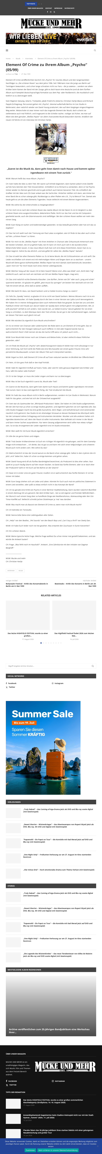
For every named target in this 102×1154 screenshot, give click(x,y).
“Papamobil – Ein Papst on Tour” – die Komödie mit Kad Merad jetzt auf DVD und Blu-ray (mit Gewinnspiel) (57, 840)
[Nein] (97, 1146)
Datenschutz (69, 8)
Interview (10, 571)
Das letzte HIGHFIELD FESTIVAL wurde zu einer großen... (28, 634)
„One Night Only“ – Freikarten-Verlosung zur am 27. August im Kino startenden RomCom (57, 855)
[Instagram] (50, 12)
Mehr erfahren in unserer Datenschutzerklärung (58, 1150)
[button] (39, 4)
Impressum (58, 8)
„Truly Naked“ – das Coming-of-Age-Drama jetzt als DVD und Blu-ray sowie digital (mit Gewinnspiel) (58, 810)
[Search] (95, 50)
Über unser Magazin (35, 8)
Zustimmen (30, 1150)
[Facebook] (47, 12)
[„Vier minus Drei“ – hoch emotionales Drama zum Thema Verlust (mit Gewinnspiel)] (13, 874)
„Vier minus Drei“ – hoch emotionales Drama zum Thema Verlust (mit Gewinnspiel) (58, 870)
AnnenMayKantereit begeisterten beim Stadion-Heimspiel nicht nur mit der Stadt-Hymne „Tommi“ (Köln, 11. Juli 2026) (58, 1116)
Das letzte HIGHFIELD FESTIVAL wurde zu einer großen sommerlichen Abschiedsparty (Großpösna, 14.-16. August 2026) (53, 1101)
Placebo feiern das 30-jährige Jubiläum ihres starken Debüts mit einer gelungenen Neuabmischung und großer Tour (58, 1131)
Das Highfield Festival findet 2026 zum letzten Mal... (74, 634)
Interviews (29, 58)
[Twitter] (54, 12)
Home (8, 58)
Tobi (16, 74)
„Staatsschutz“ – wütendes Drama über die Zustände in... (48, 4)
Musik (18, 58)
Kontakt (48, 8)
